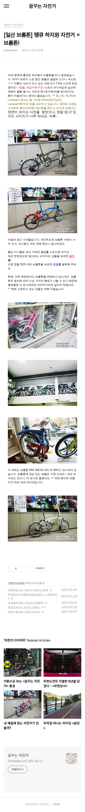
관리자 (56, 804)
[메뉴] (6, 6)
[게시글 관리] (25, 568)
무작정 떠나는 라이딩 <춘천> (24, 607)
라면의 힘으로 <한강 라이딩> (24, 611)
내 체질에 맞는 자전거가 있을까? (26, 602)
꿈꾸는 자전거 (42, 6)
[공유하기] (20, 568)
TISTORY (44, 804)
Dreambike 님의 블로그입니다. (26, 761)
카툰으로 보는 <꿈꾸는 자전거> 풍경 (28, 589)
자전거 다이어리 (16, 583)
